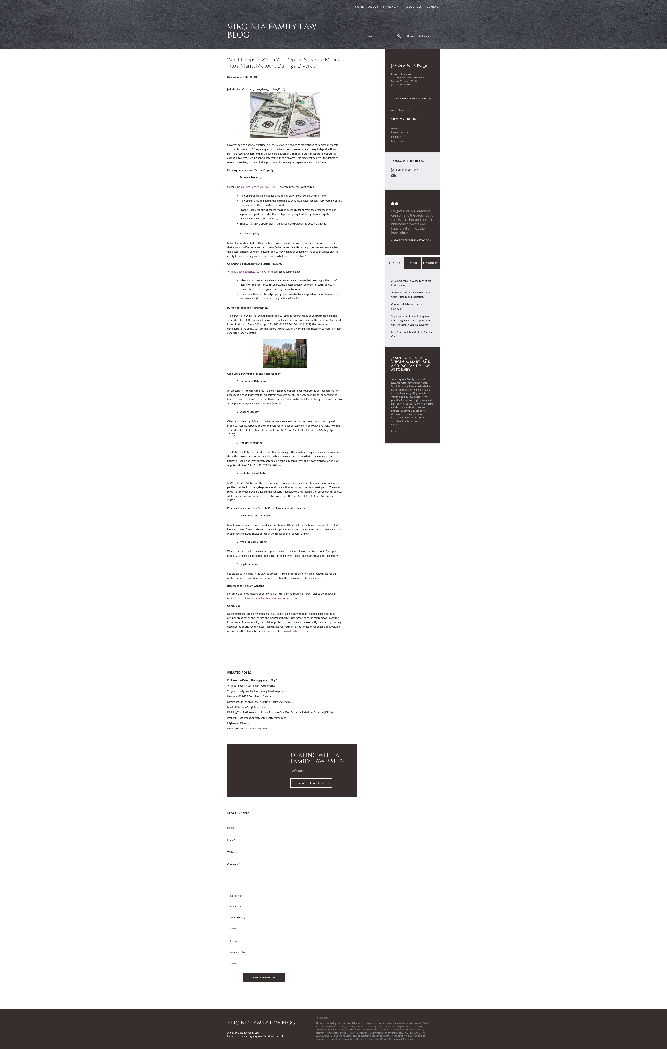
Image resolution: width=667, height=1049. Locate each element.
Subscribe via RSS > (407, 169)
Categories (430, 263)
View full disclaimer (405, 1039)
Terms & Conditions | (370, 1039)
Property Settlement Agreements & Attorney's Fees (256, 717)
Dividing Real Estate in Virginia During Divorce (272, 597)
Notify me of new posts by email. (237, 952)
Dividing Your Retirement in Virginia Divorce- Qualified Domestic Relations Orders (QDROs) (280, 712)
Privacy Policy (388, 1039)
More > (395, 431)
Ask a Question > (400, 109)
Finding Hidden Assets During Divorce (248, 728)
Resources (413, 6)
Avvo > (395, 128)
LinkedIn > (397, 136)
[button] (399, 36)
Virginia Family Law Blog (272, 30)
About (373, 6)
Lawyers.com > (399, 132)
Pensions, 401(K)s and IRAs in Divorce (249, 696)
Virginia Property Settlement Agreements (251, 685)
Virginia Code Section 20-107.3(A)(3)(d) (250, 271)
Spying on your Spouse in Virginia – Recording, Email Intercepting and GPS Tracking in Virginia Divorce (411, 320)
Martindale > (398, 141)
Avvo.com (425, 240)
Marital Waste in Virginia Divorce (246, 707)
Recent (412, 263)
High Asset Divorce (238, 723)
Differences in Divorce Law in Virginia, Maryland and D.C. (260, 701)
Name (231, 827)
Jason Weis (236, 76)
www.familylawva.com (296, 630)
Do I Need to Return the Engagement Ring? (252, 680)
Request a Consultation (311, 783)
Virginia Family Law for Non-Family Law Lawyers (255, 691)
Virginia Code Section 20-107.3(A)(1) (256, 186)
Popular (394, 263)
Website (232, 852)
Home (359, 6)
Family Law (391, 6)
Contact (433, 6)
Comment (233, 864)
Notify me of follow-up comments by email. (237, 912)
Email (231, 839)
